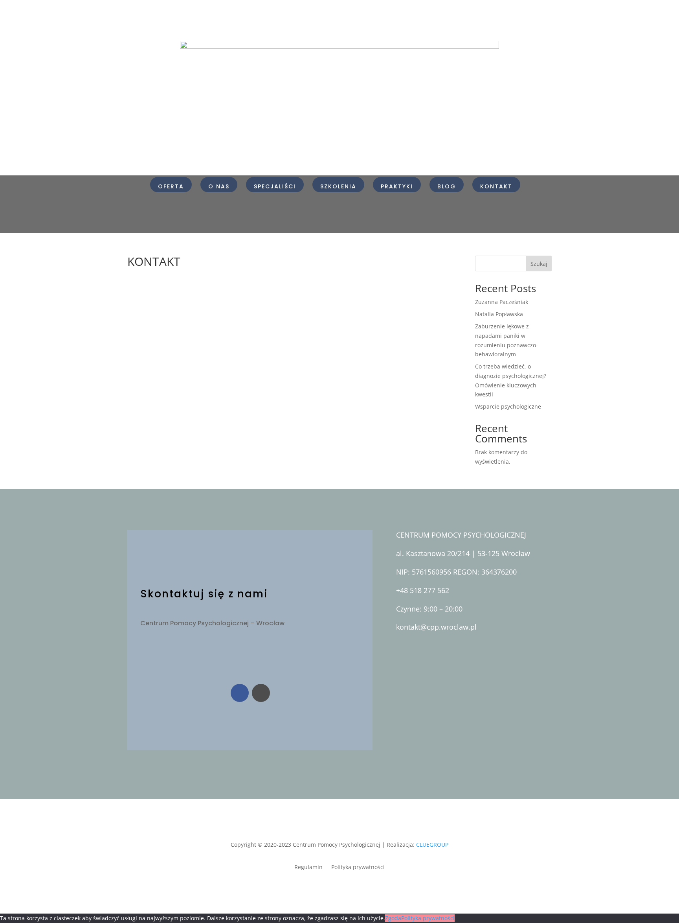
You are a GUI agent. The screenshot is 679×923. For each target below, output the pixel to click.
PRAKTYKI (397, 186)
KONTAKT (496, 186)
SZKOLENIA (338, 186)
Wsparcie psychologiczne (508, 406)
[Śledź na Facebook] (240, 693)
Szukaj (538, 263)
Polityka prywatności (358, 867)
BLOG (446, 186)
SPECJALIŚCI (275, 186)
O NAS (218, 186)
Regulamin (308, 867)
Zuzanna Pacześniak (501, 302)
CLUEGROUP (432, 844)
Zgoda (393, 918)
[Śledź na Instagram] (261, 693)
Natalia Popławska (499, 314)
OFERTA (171, 186)
